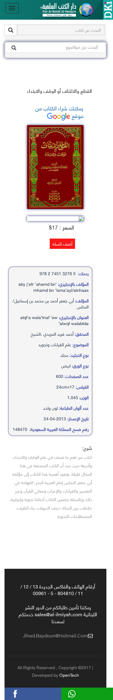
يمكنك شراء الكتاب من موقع (59, 112)
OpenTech (69, 675)
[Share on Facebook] (24, 693)
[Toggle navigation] (12, 8)
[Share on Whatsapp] (81, 693)
